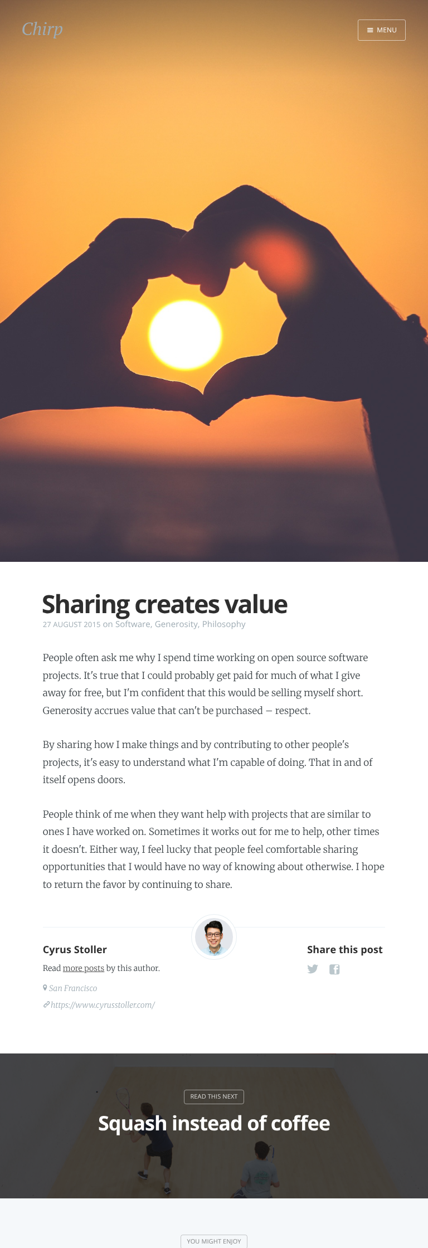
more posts (83, 968)
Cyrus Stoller (75, 949)
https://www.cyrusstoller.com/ (103, 1005)
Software (132, 624)
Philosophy (224, 624)
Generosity (176, 624)
